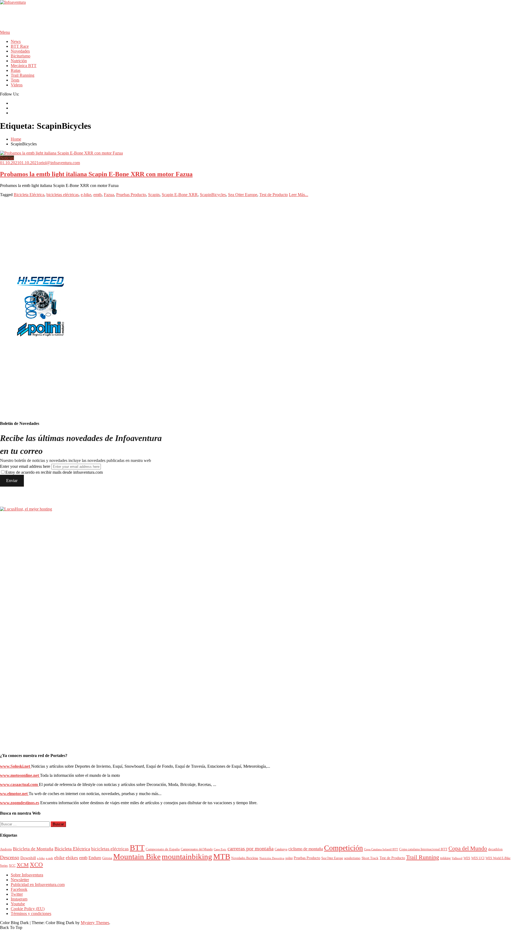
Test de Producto (273, 194)
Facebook (19, 889)
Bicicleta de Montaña (33, 848)
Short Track (370, 858)
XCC (12, 865)
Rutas (15, 70)
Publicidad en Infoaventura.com (38, 884)
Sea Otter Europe (242, 194)
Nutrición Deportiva (271, 858)
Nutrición (19, 60)
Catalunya (281, 849)
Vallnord (457, 858)
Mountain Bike (137, 856)
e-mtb (49, 858)
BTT (137, 847)
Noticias (7, 158)
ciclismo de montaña (305, 848)
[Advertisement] (97, 17)
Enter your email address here (25, 466)
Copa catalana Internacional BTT (423, 849)
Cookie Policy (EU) (28, 908)
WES (467, 858)
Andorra (6, 849)
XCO (36, 864)
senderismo (352, 858)
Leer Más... (298, 194)
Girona (107, 858)
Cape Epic (220, 849)
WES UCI (477, 858)
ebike (59, 857)
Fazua (109, 194)
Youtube (18, 904)
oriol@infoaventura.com (59, 162)
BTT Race (20, 46)
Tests (15, 80)
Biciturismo (20, 56)
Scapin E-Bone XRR (180, 194)
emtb (97, 194)
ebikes (72, 857)
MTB (221, 856)
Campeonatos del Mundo (197, 849)
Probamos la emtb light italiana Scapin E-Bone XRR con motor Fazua (96, 174)
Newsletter (20, 879)
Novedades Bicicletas (244, 858)
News (16, 41)
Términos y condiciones (31, 913)
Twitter (17, 894)
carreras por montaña (250, 848)
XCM (23, 865)
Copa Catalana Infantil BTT (381, 849)
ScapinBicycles (213, 194)
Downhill (28, 857)
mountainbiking (187, 856)
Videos (17, 85)
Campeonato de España (163, 849)
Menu (5, 32)
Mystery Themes (95, 922)
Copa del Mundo (467, 848)
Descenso (9, 857)
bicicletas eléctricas (62, 194)
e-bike (86, 194)
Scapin (154, 194)
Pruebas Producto (131, 194)
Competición (343, 848)
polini (289, 858)
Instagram (19, 899)
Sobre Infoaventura (27, 875)
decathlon (495, 849)
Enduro (95, 857)
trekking (445, 858)
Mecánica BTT (23, 65)
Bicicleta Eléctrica (29, 194)
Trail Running (22, 75)
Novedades (20, 51)
